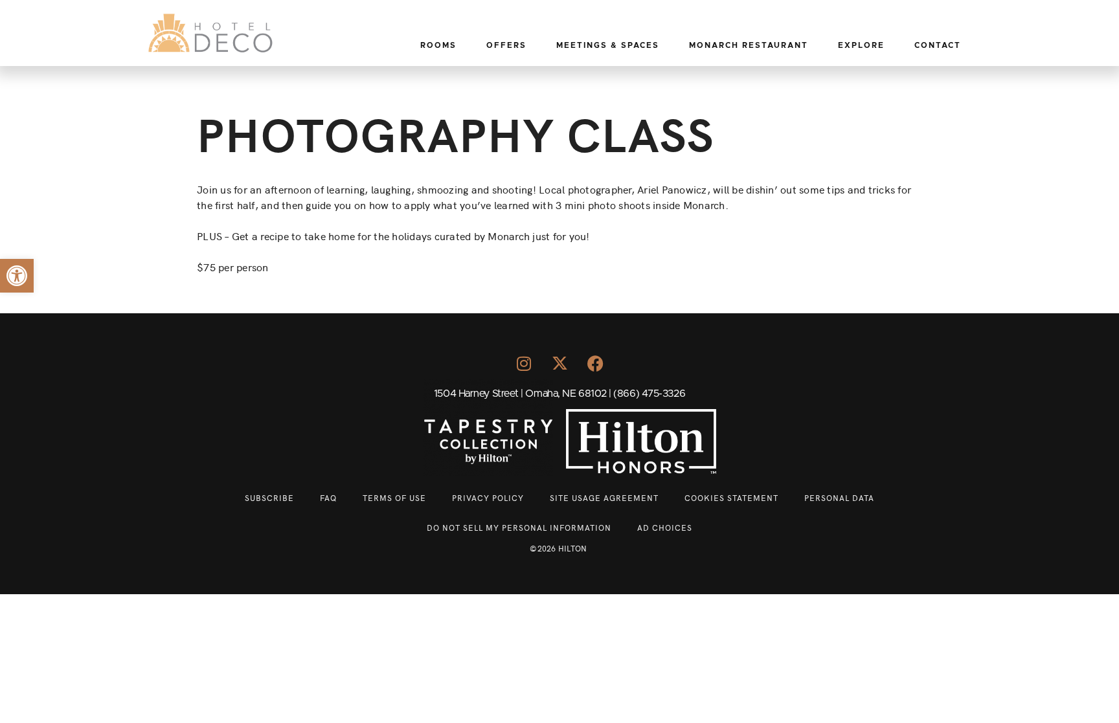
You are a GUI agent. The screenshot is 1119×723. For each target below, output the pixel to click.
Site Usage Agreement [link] (604, 497)
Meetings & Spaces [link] (607, 45)
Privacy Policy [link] (488, 497)
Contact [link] (937, 45)
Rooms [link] (438, 45)
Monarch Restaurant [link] (748, 45)
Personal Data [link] (839, 497)
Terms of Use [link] (394, 497)
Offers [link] (506, 45)
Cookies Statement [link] (731, 497)
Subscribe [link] (269, 497)
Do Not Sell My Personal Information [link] (519, 527)
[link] (17, 276)
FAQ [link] (328, 497)
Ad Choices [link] (664, 527)
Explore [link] (861, 45)
